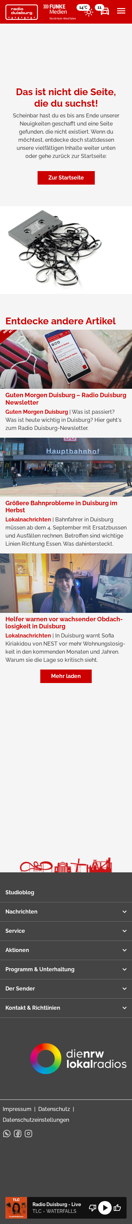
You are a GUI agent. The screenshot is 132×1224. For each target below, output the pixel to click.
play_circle (105, 1208)
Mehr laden (66, 676)
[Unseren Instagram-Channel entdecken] (28, 1134)
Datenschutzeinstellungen (36, 1120)
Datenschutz (54, 1109)
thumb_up (117, 1208)
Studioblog (19, 892)
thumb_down (93, 1208)
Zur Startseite (66, 177)
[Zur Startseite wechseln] (21, 12)
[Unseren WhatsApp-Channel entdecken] (7, 1134)
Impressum (17, 1109)
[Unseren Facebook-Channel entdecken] (18, 1134)
